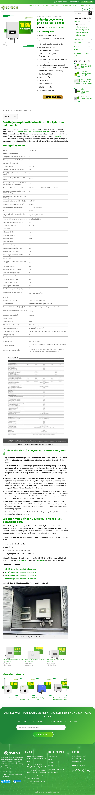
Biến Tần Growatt (81, 27)
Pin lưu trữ (77, 43)
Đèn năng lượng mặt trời (82, 55)
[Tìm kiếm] (93, 9)
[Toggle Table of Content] (14, 116)
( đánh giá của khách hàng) (54, 27)
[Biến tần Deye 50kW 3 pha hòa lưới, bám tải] (13, 653)
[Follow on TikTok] (77, 770)
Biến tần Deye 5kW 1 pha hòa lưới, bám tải (60, 698)
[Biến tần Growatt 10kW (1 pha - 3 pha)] (27, 687)
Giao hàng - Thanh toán (56, 769)
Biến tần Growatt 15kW (10, 698)
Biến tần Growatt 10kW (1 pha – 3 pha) (27, 698)
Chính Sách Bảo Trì (78, 762)
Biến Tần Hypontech (82, 30)
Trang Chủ (32, 5)
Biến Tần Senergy (81, 35)
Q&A (91, 5)
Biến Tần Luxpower (82, 32)
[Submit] (90, 13)
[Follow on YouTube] (88, 770)
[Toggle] (91, 21)
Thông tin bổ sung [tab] (15, 110)
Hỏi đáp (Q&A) (53, 772)
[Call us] (84, 770)
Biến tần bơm (79, 39)
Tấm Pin (77, 46)
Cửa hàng (55, 5)
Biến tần (77, 21)
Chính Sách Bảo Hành (79, 756)
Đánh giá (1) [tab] (27, 110)
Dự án (50, 759)
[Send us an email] (81, 770)
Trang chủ (40, 16)
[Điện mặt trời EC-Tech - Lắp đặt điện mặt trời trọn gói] (9, 7)
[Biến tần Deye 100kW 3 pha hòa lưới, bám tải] (35, 653)
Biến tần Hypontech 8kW (43, 698)
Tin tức (83, 5)
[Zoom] (5, 44)
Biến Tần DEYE (81, 24)
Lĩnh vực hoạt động (69, 5)
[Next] (68, 691)
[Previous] (2, 691)
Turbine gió (78, 50)
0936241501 (40, 560)
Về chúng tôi (43, 5)
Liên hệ (86, 9)
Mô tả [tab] (5, 110)
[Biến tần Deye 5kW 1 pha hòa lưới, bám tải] (57, 653)
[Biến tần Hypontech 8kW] (43, 687)
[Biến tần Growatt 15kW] (10, 687)
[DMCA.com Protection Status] (5, 781)
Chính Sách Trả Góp (78, 759)
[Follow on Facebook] (74, 770)
